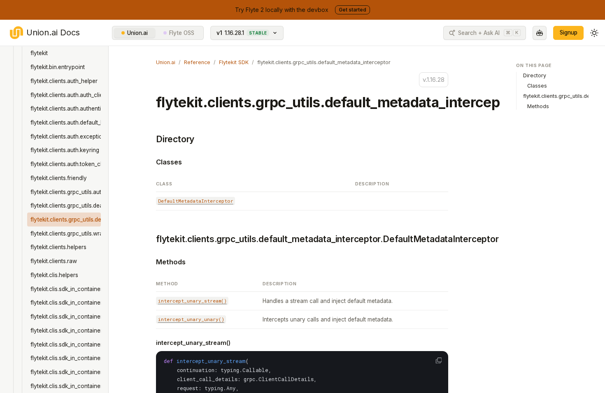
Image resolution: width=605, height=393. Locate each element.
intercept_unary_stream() (193, 342)
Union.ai (137, 33)
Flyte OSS (181, 33)
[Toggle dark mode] (594, 33)
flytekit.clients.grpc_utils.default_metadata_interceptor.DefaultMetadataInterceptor (327, 239)
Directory (175, 139)
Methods (171, 262)
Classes (169, 162)
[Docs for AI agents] (540, 33)
